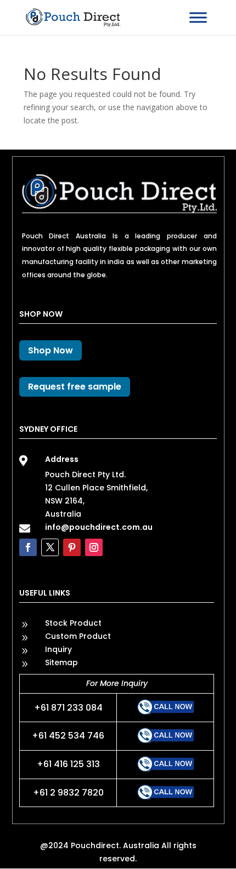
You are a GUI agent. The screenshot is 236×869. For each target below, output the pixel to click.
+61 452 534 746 (68, 735)
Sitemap (61, 662)
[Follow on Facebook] (28, 547)
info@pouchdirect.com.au (99, 527)
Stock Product (73, 623)
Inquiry (58, 649)
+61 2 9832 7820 (68, 792)
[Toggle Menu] (198, 17)
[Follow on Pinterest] (72, 547)
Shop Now (50, 350)
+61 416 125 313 (68, 764)
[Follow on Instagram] (94, 547)
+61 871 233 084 (68, 707)
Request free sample (74, 386)
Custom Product (78, 636)
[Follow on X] (50, 547)
